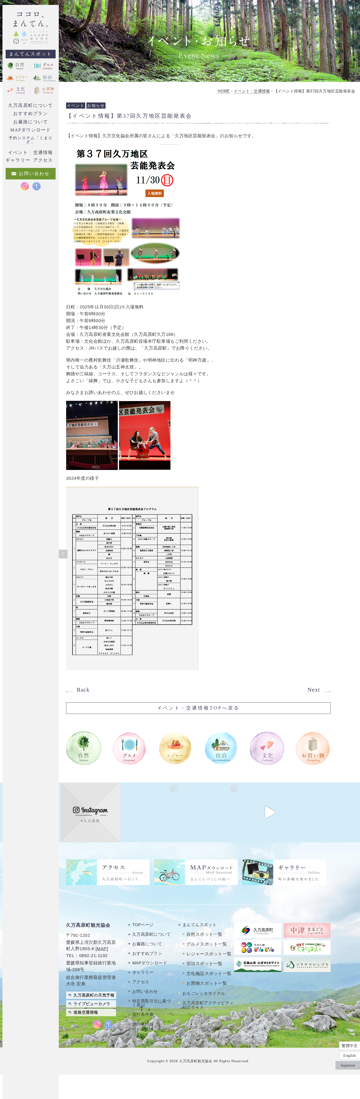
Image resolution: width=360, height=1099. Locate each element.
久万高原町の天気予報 (94, 995)
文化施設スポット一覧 (209, 973)
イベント (18, 152)
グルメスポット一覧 (206, 944)
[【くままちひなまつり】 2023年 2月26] (270, 812)
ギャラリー (143, 972)
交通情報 (43, 152)
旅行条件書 (143, 1014)
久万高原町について (30, 105)
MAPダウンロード (30, 129)
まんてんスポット (30, 53)
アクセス (140, 982)
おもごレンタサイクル (203, 993)
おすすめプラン (30, 113)
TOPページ (143, 924)
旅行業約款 (143, 1024)
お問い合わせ (145, 991)
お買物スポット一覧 (206, 983)
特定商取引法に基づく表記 (151, 1003)
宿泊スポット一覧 (204, 963)
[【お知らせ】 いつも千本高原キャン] (329, 812)
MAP (102, 948)
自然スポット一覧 (204, 934)
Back (83, 690)
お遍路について (30, 121)
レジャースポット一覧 (209, 953)
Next (314, 690)
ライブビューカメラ (91, 1004)
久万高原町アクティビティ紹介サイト (208, 1005)
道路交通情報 (85, 1012)
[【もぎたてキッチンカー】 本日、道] (150, 812)
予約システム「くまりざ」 (30, 140)
